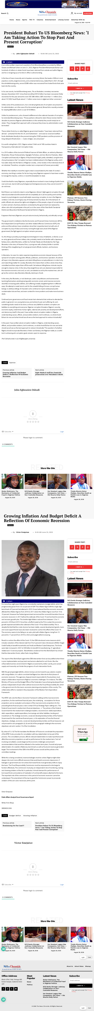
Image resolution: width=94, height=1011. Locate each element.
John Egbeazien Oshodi (25, 54)
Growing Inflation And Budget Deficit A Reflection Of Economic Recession (15, 374)
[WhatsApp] (88, 68)
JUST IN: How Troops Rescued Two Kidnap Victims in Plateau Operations (79, 225)
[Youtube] (16, 989)
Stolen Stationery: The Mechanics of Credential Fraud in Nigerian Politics (11, 493)
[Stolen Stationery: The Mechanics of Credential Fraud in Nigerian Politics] (13, 481)
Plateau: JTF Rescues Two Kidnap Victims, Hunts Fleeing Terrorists (79, 200)
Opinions (10, 46)
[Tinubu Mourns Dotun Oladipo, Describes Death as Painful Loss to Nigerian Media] (79, 162)
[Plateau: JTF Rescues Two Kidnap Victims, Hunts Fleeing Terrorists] (79, 187)
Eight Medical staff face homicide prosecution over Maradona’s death (49, 374)
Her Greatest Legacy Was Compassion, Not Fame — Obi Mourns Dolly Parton (78, 149)
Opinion (12, 362)
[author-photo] (3, 497)
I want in (79, 88)
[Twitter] (77, 68)
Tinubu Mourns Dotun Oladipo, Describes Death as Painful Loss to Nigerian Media (79, 174)
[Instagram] (7, 989)
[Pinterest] (82, 68)
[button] (5, 13)
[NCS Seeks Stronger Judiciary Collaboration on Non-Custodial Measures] (79, 111)
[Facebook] (72, 68)
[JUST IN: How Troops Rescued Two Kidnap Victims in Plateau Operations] (79, 213)
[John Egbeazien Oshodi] (7, 389)
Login (62, 431)
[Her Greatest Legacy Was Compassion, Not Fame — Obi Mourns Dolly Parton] (79, 137)
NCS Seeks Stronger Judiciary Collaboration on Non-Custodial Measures (79, 124)
